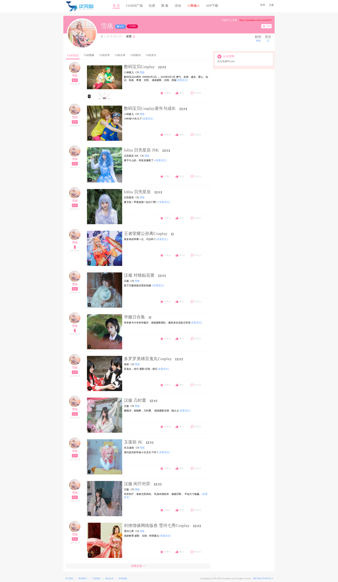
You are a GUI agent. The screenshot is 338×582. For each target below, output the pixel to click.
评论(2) (197, 255)
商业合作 (109, 578)
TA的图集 (89, 55)
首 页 (116, 5)
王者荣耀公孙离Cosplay (145, 233)
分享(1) (167, 176)
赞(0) (181, 338)
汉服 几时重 (135, 400)
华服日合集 (134, 317)
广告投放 (96, 578)
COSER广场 (134, 5)
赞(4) (181, 93)
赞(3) (181, 218)
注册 (271, 5)
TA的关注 (151, 55)
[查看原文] (182, 80)
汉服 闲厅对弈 (137, 484)
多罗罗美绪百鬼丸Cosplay (148, 358)
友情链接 (123, 578)
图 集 (164, 5)
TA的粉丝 (135, 55)
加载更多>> (138, 565)
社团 (152, 5)
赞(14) (182, 255)
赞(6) (181, 176)
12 (268, 40)
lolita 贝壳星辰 (137, 192)
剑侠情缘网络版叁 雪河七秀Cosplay (157, 525)
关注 (269, 26)
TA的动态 (73, 55)
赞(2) (181, 301)
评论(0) (197, 93)
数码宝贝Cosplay (139, 66)
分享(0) (167, 93)
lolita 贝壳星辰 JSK (141, 150)
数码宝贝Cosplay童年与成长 (150, 108)
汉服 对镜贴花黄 (139, 275)
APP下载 (212, 5)
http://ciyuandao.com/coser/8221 (255, 20)
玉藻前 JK (133, 442)
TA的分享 (120, 55)
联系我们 (83, 578)
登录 (262, 5)
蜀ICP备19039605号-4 (263, 578)
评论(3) (197, 176)
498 (258, 40)
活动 (178, 5)
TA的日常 (104, 55)
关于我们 (69, 578)
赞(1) (181, 385)
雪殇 (75, 75)
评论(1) (197, 218)
